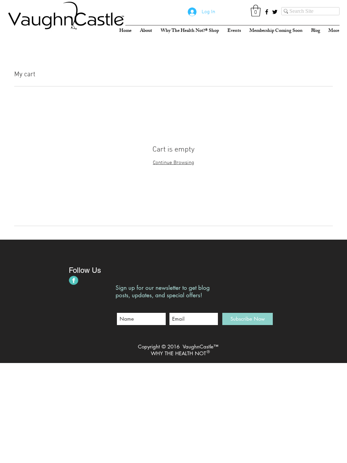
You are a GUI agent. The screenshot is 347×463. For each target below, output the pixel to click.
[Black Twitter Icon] (274, 11)
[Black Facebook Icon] (266, 11)
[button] (256, 11)
